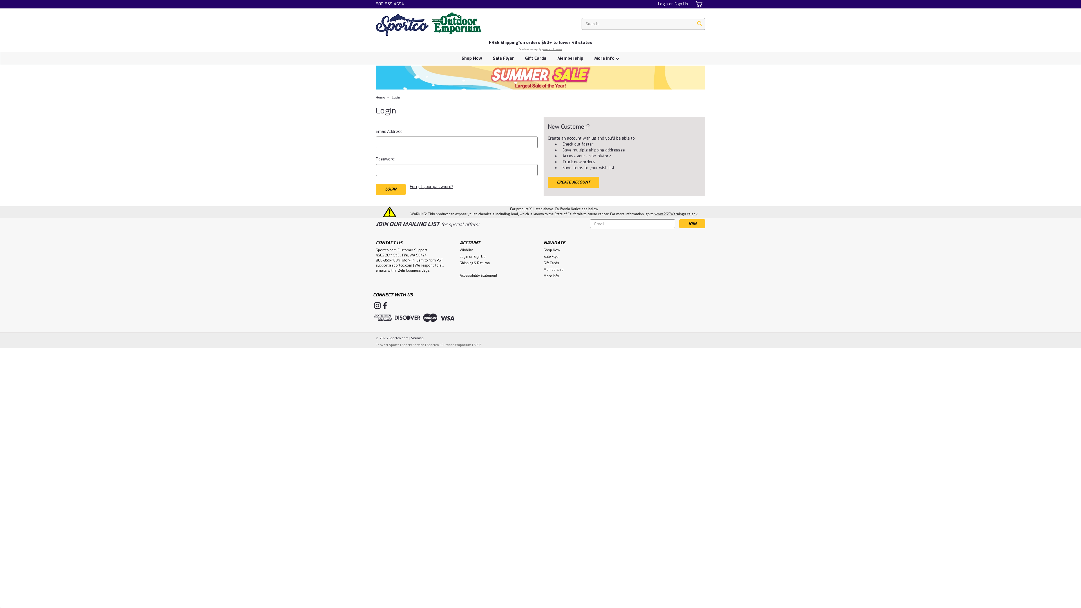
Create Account (573, 182)
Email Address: (389, 131)
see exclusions (552, 49)
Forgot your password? (431, 186)
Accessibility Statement (478, 275)
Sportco (433, 345)
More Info (605, 58)
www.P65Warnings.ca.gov (676, 214)
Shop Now (472, 58)
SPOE (478, 345)
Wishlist (466, 250)
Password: (385, 159)
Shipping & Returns (475, 263)
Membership (570, 58)
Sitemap (417, 338)
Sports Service (413, 345)
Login (663, 4)
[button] (540, 78)
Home (380, 97)
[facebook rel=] (384, 305)
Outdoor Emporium (456, 345)
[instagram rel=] (377, 305)
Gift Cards (535, 58)
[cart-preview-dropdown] (698, 4)
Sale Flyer (503, 58)
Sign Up (681, 4)
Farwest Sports (387, 345)
